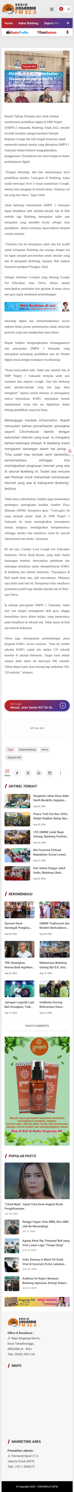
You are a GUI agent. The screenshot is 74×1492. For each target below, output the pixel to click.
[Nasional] (19, 32)
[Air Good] (49, 32)
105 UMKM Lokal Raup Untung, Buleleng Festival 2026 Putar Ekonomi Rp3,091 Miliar (50, 834)
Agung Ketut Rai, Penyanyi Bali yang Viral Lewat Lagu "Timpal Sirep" (46, 1243)
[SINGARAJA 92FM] (19, 9)
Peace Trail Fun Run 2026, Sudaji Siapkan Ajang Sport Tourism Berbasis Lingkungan (51, 816)
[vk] (58, 43)
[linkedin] (37, 43)
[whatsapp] (39, 773)
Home (9, 23)
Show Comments (37, 1025)
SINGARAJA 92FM (47, 1486)
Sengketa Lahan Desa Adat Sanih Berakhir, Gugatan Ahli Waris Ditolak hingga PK (51, 798)
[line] (26, 43)
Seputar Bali (29, 66)
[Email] (50, 773)
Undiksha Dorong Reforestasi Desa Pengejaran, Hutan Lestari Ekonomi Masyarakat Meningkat (51, 1005)
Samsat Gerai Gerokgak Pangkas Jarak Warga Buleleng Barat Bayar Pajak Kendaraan (19, 926)
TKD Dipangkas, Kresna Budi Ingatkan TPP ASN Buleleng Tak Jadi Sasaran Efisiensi (18, 965)
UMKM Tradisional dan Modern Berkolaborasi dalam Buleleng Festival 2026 (54, 926)
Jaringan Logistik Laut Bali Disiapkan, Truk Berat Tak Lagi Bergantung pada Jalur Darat (19, 1005)
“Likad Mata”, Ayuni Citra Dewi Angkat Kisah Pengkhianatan (34, 1206)
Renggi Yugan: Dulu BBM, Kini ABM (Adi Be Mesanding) (45, 1224)
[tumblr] (48, 43)
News (45, 749)
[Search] (52, 9)
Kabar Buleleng (28, 23)
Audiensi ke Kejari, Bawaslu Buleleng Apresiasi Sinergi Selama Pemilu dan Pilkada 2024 (45, 1281)
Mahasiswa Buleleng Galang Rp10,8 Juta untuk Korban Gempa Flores (53, 965)
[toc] (69, 451)
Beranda (13, 66)
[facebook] (17, 773)
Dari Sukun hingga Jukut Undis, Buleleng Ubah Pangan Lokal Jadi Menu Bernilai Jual (49, 870)
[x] (28, 773)
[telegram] (16, 43)
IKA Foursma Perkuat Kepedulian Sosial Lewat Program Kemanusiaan (49, 852)
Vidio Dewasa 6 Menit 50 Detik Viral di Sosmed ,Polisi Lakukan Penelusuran (43, 1262)
